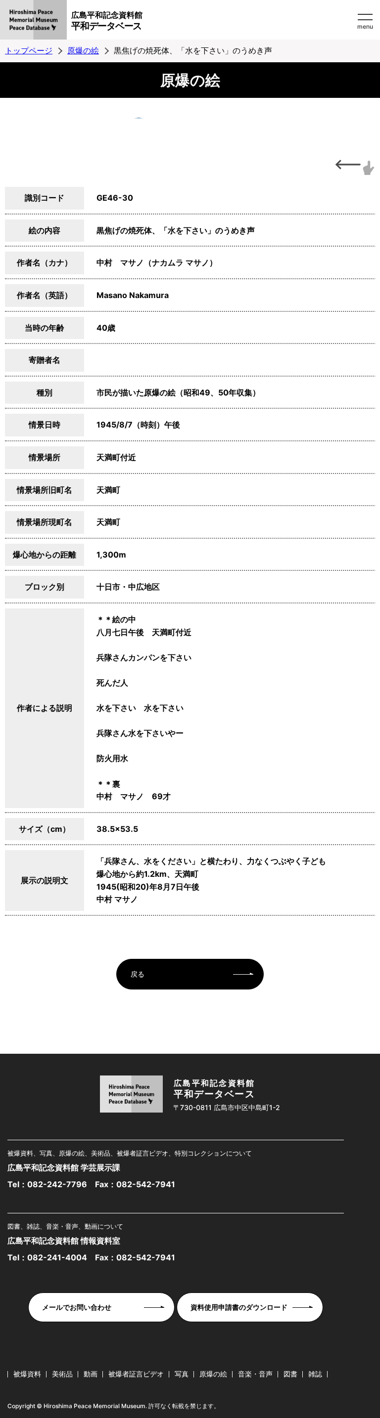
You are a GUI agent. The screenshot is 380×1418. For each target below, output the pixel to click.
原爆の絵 (83, 50)
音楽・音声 (255, 1374)
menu (365, 26)
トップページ (28, 50)
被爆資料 (27, 1374)
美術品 (62, 1374)
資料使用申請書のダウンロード (238, 1307)
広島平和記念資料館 (106, 21)
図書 (290, 1374)
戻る (137, 974)
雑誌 (315, 1374)
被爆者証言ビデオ (136, 1374)
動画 (90, 1374)
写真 (182, 1374)
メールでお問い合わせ (76, 1307)
